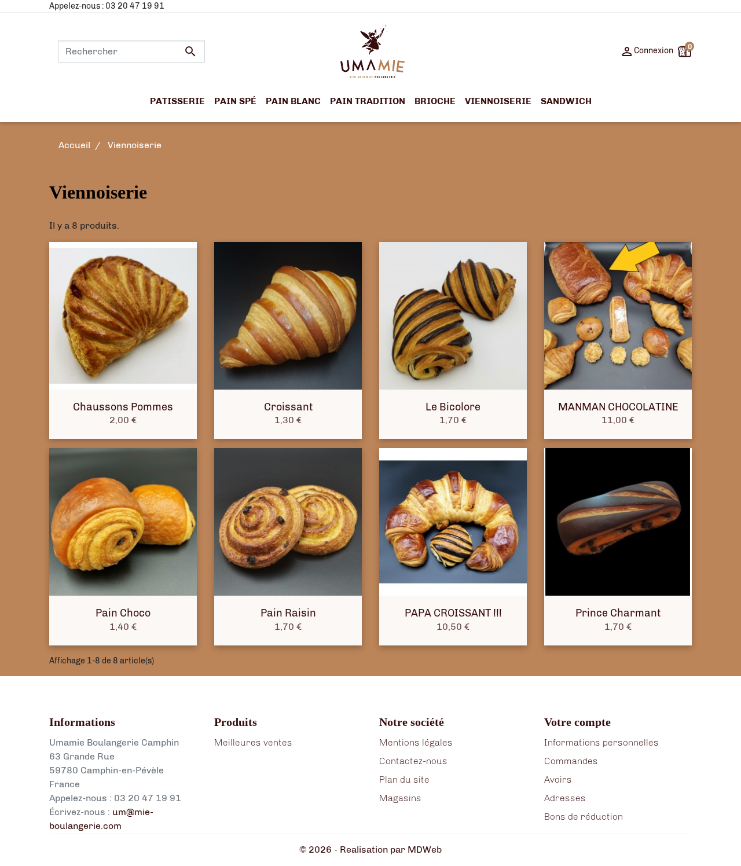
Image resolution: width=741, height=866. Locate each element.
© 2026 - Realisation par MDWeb (370, 849)
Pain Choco (123, 613)
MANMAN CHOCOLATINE (618, 407)
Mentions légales (416, 742)
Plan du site (404, 779)
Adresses (565, 797)
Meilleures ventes (253, 742)
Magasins (400, 797)
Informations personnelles (601, 742)
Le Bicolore (452, 407)
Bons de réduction (583, 816)
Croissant (288, 407)
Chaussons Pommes (123, 407)
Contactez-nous (413, 760)
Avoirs (558, 779)
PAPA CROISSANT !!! (453, 613)
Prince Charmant (618, 613)
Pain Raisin (288, 613)
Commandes (571, 760)
